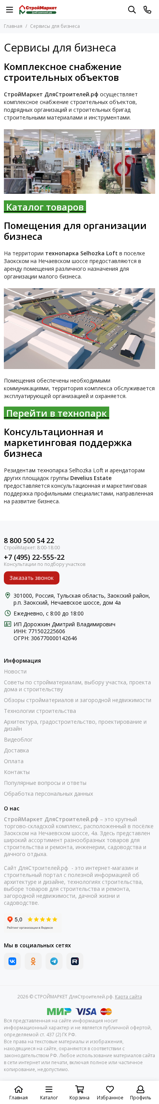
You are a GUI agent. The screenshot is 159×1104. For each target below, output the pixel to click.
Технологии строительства (40, 711)
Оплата (14, 761)
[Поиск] (132, 9)
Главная (13, 26)
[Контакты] (147, 9)
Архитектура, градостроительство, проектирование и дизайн (75, 725)
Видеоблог (18, 739)
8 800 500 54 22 (29, 540)
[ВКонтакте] (12, 961)
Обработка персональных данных (48, 793)
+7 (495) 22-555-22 (34, 557)
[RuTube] (74, 961)
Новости (15, 671)
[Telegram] (54, 961)
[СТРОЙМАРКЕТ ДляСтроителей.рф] (38, 9)
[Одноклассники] (33, 961)
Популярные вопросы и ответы (45, 782)
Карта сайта (128, 996)
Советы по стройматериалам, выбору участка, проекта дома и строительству (77, 686)
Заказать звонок (32, 577)
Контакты (17, 772)
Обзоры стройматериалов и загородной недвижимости (77, 700)
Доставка (16, 750)
